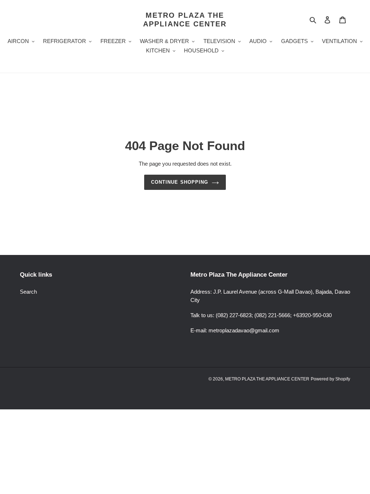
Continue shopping (179, 182)
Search (28, 292)
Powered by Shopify (330, 379)
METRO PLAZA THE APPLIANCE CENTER (185, 19)
